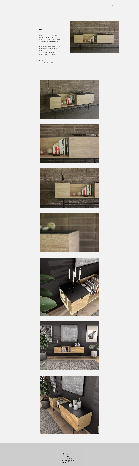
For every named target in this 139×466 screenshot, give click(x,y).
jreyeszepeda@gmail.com (69, 454)
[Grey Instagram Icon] (112, 6)
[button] (22, 5)
